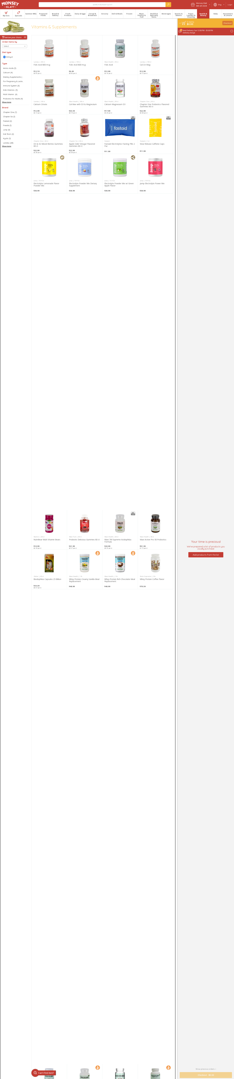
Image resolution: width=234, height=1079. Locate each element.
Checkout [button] (227, 23)
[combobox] (105, 4)
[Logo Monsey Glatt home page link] (10, 4)
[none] (49, 55)
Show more (6, 102)
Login (230, 5)
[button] (200, 4)
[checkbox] (14, 57)
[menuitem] (6, 13)
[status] (190, 22)
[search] (168, 4)
